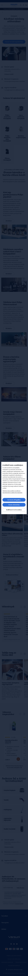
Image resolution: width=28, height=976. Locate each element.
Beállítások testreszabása (14, 510)
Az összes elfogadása (14, 500)
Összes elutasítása (14, 505)
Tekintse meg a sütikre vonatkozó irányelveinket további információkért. (12, 492)
